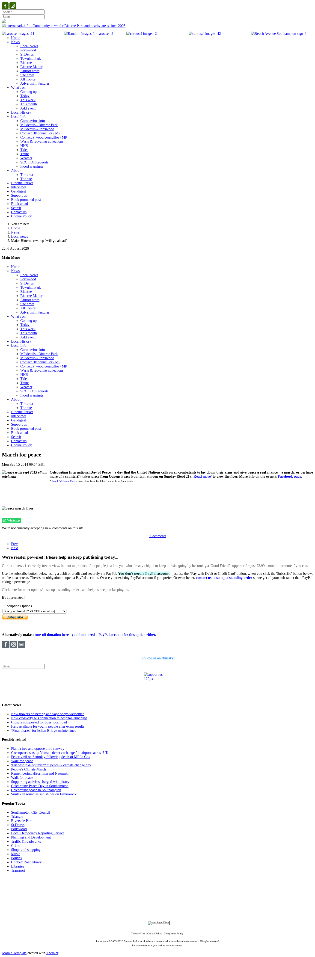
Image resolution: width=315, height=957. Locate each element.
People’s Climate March (64, 481)
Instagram (140, 910)
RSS (201, 910)
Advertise (99, 886)
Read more (202, 476)
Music (15, 854)
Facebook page (289, 476)
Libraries (17, 866)
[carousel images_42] (205, 34)
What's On (228, 886)
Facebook (123, 910)
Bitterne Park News (161, 886)
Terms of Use (138, 933)
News (15, 232)
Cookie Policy (154, 933)
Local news (19, 236)
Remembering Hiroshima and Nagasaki (39, 773)
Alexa (211, 910)
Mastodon (172, 910)
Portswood (19, 829)
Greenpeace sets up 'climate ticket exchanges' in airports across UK (60, 753)
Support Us (117, 886)
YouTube (188, 910)
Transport (18, 870)
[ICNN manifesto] (158, 922)
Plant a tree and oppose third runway (37, 748)
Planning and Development (31, 837)
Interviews (166, 902)
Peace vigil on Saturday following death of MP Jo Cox (50, 757)
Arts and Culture (142, 902)
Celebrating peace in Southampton (36, 790)
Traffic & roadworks (26, 841)
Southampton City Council (30, 812)
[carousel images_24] (18, 34)
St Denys (17, 825)
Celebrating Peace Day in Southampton (39, 786)
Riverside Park (22, 821)
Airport (178, 902)
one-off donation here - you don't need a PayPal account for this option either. (95, 635)
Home (15, 228)
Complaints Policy (173, 933)
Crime (15, 845)
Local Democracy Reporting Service (37, 833)
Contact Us (136, 886)
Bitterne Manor (158, 895)
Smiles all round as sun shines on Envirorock (43, 794)
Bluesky (156, 910)
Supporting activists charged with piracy (40, 782)
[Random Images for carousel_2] (88, 34)
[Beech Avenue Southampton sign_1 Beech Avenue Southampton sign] (279, 34)
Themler (52, 953)
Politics (16, 858)
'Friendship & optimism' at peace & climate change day (51, 765)
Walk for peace (22, 761)
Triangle (17, 816)
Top (157, 879)
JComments (157, 536)
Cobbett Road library (26, 862)
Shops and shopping (26, 850)
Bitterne (172, 895)
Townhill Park (140, 895)
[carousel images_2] (141, 34)
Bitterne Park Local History (198, 886)
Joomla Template (14, 953)
